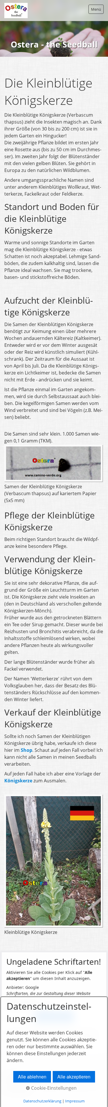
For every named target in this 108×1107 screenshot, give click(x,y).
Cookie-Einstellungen (53, 1088)
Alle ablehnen (32, 1076)
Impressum (75, 1101)
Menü (96, 9)
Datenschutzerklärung (42, 1101)
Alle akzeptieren (73, 1076)
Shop (26, 750)
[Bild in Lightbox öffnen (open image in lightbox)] (53, 463)
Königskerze (18, 780)
